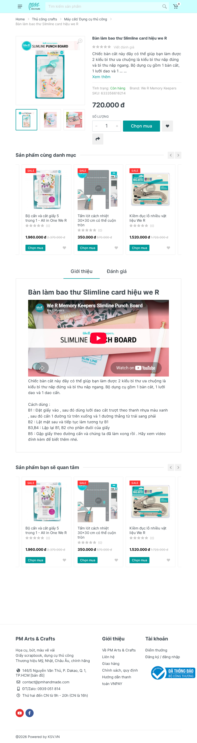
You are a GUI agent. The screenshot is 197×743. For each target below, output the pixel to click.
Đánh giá (117, 271)
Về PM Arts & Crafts (119, 650)
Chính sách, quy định (120, 670)
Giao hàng (110, 663)
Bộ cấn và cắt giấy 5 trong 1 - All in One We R (46, 218)
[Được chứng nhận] (172, 672)
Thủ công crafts (44, 19)
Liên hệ (108, 657)
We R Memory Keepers (158, 88)
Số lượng (100, 116)
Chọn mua (141, 125)
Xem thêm (101, 76)
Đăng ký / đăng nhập (162, 657)
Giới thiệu (81, 271)
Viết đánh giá (124, 47)
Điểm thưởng (156, 650)
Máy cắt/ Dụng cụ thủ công (85, 19)
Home (20, 19)
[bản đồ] (37, 675)
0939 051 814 (49, 688)
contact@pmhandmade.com (45, 682)
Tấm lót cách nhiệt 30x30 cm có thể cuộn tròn (97, 220)
